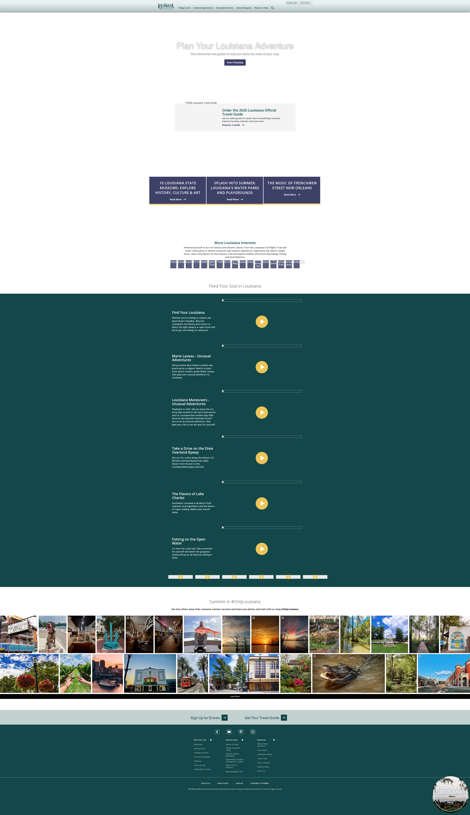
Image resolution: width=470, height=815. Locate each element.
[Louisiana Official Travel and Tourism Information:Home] (166, 7)
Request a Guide (231, 124)
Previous (165, 435)
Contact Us (205, 783)
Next (306, 435)
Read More (176, 199)
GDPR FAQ (239, 783)
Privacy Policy (223, 783)
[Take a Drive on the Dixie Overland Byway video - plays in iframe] (262, 457)
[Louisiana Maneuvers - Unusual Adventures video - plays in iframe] (262, 412)
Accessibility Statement (259, 783)
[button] (203, 740)
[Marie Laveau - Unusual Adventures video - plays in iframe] (262, 367)
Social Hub (292, 3)
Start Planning (235, 62)
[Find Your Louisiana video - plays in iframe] (262, 321)
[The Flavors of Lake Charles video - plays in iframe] (262, 503)
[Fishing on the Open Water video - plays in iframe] (262, 548)
